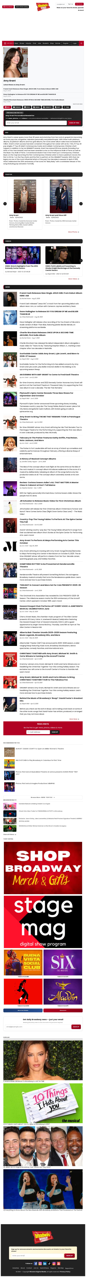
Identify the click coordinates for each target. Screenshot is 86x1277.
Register (65, 43)
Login (75, 43)
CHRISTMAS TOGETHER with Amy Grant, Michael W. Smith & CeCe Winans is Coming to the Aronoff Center (49, 654)
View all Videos (8, 834)
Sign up (76, 1027)
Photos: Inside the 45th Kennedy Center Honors (61, 222)
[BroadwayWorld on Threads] (54, 1263)
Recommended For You (11, 743)
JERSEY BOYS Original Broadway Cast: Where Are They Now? (27, 1167)
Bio (8, 107)
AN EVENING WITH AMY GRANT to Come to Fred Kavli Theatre (49, 374)
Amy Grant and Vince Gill (55, 216)
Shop (52, 43)
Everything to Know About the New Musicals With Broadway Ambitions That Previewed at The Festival (42, 1210)
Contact (29, 1268)
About (23, 1268)
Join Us (36, 1268)
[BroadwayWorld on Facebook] (35, 1263)
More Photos (72, 232)
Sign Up (55, 732)
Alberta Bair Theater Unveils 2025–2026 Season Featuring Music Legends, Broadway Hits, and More (48, 633)
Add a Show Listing (22, 7)
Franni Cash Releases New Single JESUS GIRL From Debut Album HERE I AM (30, 89)
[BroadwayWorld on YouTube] (59, 1263)
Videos (18, 107)
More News (73, 719)
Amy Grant (16, 216)
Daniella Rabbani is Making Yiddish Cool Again (34, 804)
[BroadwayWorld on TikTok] (49, 1263)
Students (46, 43)
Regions (53, 1268)
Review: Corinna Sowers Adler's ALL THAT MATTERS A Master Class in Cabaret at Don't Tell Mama (49, 483)
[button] (81, 43)
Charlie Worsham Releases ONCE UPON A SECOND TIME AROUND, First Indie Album (33, 100)
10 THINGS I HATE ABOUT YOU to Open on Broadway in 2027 (26, 1124)
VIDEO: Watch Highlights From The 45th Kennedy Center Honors (21, 267)
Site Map (61, 1268)
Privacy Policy (65, 1272)
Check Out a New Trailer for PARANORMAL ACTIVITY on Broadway (40, 811)
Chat (34, 43)
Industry (28, 43)
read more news (78, 104)
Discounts (63, 1010)
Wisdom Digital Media (38, 1272)
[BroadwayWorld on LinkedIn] (45, 1263)
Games (57, 43)
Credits (48, 107)
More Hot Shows (23, 1010)
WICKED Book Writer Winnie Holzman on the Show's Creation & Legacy (42, 826)
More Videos (72, 279)
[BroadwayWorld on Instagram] (40, 1263)
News (16, 43)
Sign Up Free (74, 123)
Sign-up (70, 4)
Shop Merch (8, 7)
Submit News (44, 1268)
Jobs (39, 43)
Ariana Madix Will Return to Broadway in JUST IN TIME (23, 1081)
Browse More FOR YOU (41, 797)
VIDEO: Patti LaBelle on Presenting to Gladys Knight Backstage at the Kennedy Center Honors (62, 268)
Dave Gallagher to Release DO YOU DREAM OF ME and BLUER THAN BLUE (29, 94)
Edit (58, 107)
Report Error (69, 1268)
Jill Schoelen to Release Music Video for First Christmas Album (50, 501)
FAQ (67, 107)
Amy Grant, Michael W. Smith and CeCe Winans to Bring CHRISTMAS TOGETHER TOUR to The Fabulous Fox (47, 678)
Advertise (15, 1268)
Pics (28, 107)
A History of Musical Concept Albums (38, 458)
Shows (22, 43)
